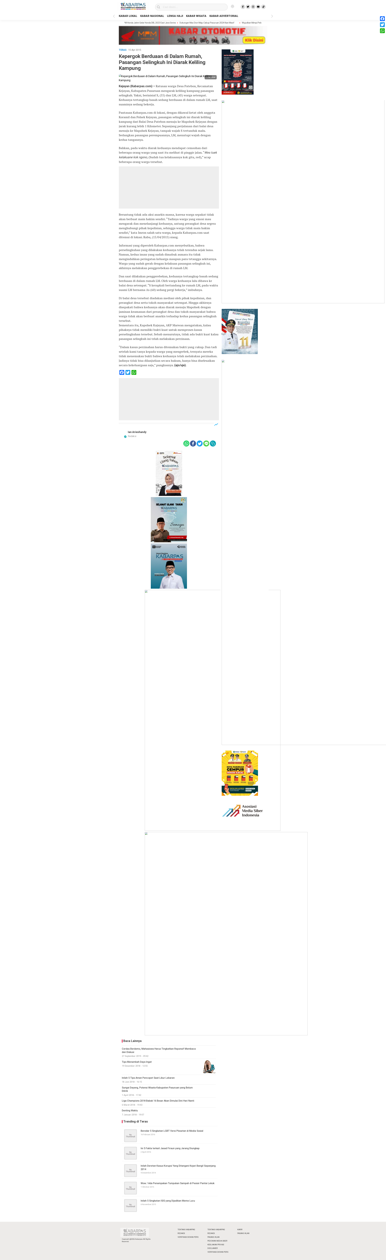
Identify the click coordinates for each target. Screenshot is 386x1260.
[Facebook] (382, 19)
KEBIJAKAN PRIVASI (215, 1244)
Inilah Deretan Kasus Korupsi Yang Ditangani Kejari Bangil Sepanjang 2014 (178, 1167)
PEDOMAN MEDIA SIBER (217, 1241)
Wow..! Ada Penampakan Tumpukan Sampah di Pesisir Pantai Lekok (177, 1183)
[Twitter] (382, 25)
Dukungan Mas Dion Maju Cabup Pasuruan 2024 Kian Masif (181, 22)
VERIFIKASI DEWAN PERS (188, 1237)
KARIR (239, 1229)
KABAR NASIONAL (152, 16)
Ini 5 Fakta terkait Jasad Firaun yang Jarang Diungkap (170, 1148)
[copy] (213, 443)
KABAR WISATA (196, 16)
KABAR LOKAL (128, 16)
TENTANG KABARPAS (186, 1229)
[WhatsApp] (382, 31)
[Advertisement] (169, 187)
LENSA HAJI (175, 16)
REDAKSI (181, 1233)
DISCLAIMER (212, 1248)
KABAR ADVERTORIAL (223, 16)
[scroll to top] (371, 1255)
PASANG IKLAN (213, 1237)
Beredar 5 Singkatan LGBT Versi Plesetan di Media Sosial (172, 1131)
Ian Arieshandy (137, 432)
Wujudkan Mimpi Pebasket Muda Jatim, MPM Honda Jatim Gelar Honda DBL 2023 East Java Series (262, 22)
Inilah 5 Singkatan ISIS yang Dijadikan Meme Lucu (168, 1201)
